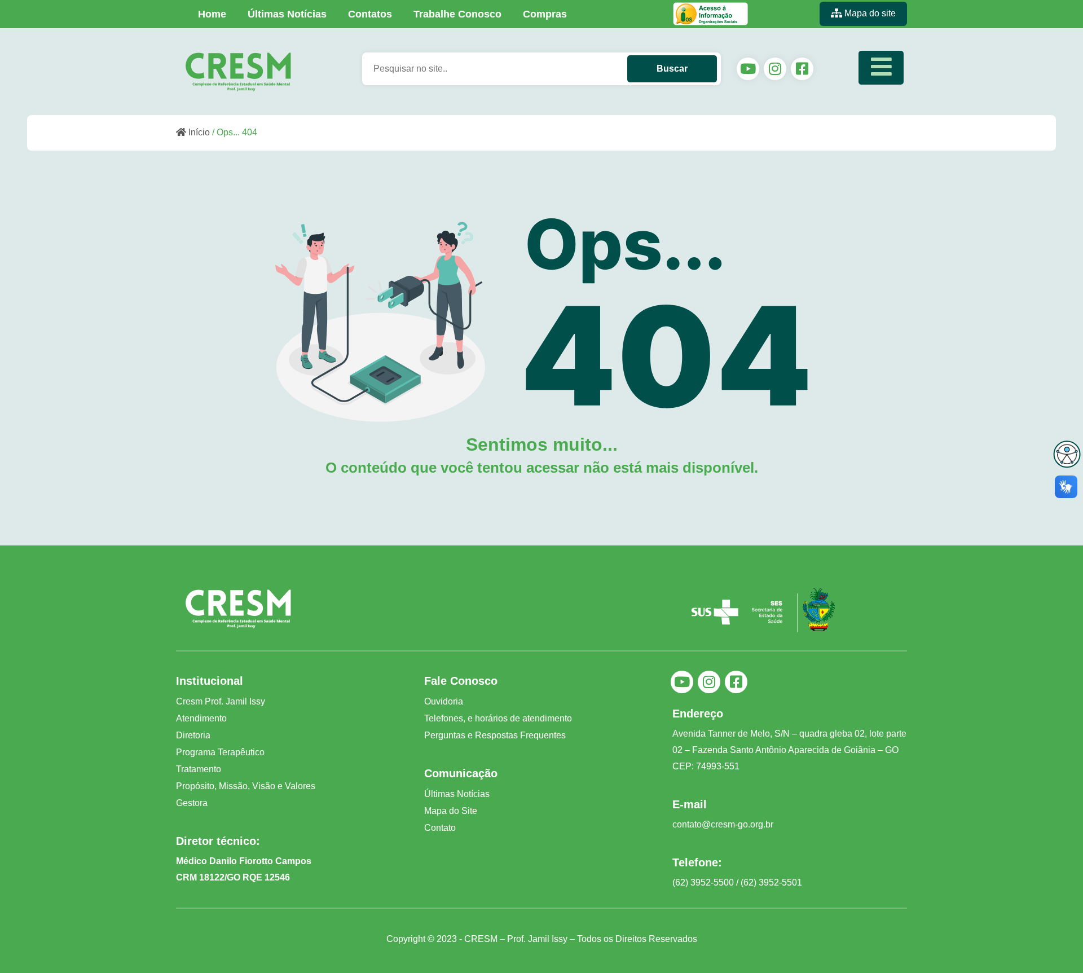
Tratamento (198, 769)
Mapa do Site (450, 811)
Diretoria (193, 735)
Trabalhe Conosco (457, 14)
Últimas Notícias (287, 14)
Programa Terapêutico (220, 752)
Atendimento (201, 718)
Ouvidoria (443, 701)
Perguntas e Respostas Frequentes (495, 735)
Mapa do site (869, 13)
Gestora (192, 803)
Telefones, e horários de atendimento (498, 718)
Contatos (370, 14)
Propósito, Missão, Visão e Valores (245, 786)
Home (212, 14)
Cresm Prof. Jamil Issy (220, 701)
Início (198, 132)
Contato (440, 828)
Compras (545, 14)
